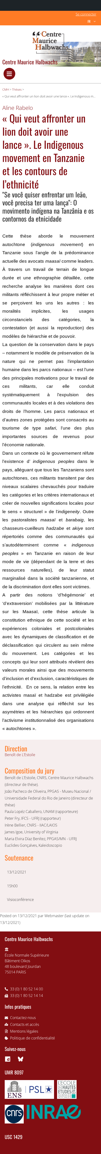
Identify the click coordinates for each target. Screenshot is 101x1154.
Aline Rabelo (17, 108)
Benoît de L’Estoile (20, 754)
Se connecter (86, 14)
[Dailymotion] (7, 1059)
